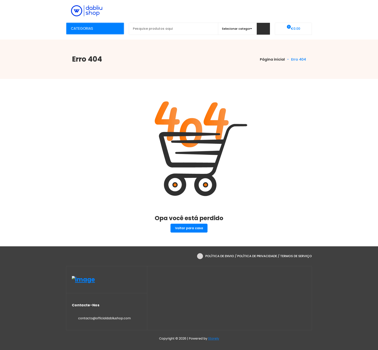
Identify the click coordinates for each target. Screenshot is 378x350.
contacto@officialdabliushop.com (104, 318)
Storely (213, 338)
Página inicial (272, 59)
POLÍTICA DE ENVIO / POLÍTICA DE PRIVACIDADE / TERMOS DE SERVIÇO (258, 256)
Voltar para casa (189, 228)
